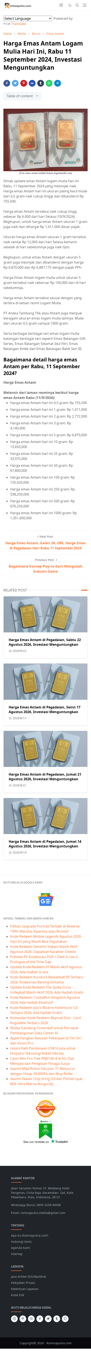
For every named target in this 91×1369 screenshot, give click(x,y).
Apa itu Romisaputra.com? (29, 1235)
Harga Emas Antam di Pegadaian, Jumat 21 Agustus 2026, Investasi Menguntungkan (45, 776)
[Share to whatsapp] (49, 83)
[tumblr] (56, 1318)
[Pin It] (23, 83)
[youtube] (31, 1318)
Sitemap (17, 1254)
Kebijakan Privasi (23, 1283)
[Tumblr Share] (40, 83)
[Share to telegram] (57, 83)
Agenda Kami (20, 1248)
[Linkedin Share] (32, 83)
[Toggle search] (77, 5)
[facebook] (39, 1318)
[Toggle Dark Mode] (69, 5)
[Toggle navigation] (84, 5)
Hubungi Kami (21, 1242)
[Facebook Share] (6, 83)
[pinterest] (22, 1318)
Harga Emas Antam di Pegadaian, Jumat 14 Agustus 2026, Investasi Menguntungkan (45, 843)
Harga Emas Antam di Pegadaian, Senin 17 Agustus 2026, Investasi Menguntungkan (44, 709)
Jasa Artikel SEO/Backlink (28, 1277)
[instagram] (61, 5)
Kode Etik (17, 1295)
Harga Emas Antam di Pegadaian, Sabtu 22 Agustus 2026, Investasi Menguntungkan (45, 642)
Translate (18, 23)
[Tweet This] (15, 83)
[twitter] (48, 1318)
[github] (65, 1318)
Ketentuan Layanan (25, 1289)
